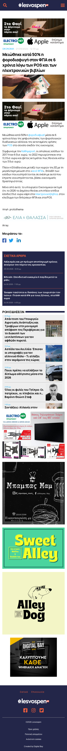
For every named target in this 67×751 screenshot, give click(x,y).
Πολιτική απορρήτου (33, 734)
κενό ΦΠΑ (37, 171)
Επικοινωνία (37, 691)
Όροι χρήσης (33, 729)
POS (10, 145)
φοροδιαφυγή (36, 135)
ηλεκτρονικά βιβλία (46, 194)
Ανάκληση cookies (33, 739)
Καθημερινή (28, 151)
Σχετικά (24, 691)
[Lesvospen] (33, 6)
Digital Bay (38, 746)
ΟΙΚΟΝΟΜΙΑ (8, 48)
